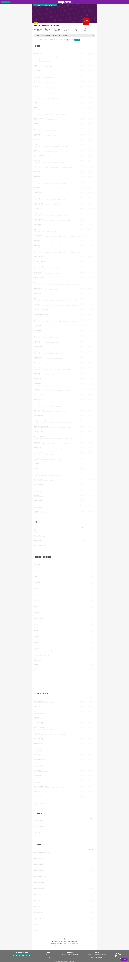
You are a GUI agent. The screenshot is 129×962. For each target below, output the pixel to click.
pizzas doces (63, 39)
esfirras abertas (54, 39)
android (65, 960)
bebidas (77, 39)
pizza (40, 39)
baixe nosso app (5, 2)
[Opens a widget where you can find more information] (124, 959)
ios (62, 960)
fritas (46, 39)
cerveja (71, 39)
